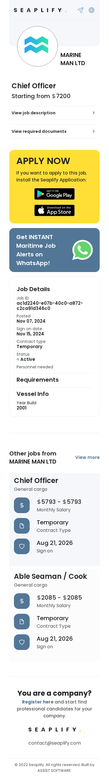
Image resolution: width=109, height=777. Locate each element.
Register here (37, 702)
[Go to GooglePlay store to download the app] (54, 194)
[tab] (54, 113)
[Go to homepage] (40, 10)
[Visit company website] (91, 10)
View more (87, 457)
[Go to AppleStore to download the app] (54, 210)
